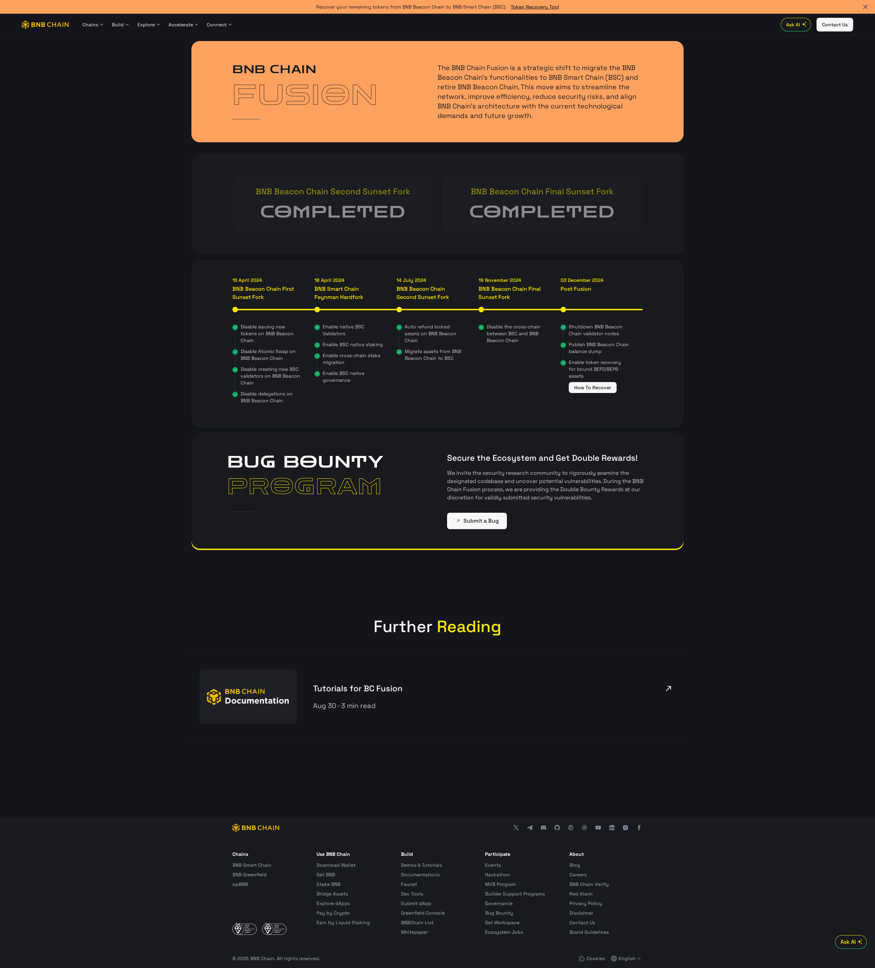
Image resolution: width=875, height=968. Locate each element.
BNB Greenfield (249, 874)
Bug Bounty (499, 913)
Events (493, 865)
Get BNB (326, 874)
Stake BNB (328, 884)
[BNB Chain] (45, 24)
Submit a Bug (481, 520)
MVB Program (500, 884)
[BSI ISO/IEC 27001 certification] (244, 929)
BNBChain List (417, 922)
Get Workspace (502, 922)
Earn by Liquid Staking (343, 922)
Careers (578, 874)
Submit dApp (416, 903)
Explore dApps (333, 903)
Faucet (409, 884)
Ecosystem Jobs (504, 932)
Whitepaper (414, 932)
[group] (437, 697)
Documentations (420, 874)
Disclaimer (581, 913)
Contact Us (582, 922)
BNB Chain (262, 958)
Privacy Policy (585, 903)
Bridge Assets (332, 894)
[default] (668, 688)
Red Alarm (581, 894)
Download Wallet (336, 865)
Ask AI (793, 25)
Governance (499, 903)
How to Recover (592, 387)
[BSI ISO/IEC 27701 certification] (274, 929)
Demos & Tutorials (421, 865)
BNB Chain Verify (589, 884)
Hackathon (497, 874)
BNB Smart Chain (251, 865)
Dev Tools (412, 894)
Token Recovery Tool (535, 7)
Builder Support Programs (515, 894)
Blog (574, 865)
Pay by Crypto (333, 913)
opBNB (240, 884)
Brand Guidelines (589, 932)
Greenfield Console (423, 913)
